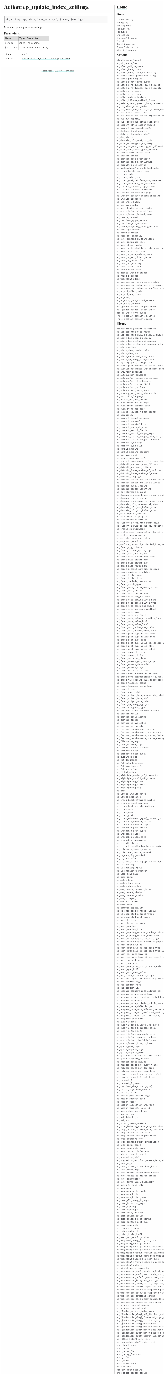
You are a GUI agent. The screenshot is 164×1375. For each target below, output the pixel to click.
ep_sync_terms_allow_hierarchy (135, 1181)
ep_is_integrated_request (132, 870)
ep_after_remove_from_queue (133, 81)
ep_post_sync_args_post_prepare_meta (139, 966)
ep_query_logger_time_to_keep (134, 1043)
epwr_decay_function (129, 1354)
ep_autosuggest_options (131, 387)
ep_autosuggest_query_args (133, 390)
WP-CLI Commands (126, 50)
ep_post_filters (126, 920)
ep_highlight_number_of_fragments (137, 775)
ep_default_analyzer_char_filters (137, 464)
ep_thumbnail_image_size (131, 1228)
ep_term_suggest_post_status (134, 1218)
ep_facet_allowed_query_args (134, 550)
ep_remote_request (127, 217)
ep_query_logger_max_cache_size (136, 1034)
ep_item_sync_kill (127, 873)
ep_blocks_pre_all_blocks (132, 399)
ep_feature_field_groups (131, 716)
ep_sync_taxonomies (128, 1178)
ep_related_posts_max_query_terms (137, 1064)
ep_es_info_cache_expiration (134, 538)
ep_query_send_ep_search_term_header (139, 1055)
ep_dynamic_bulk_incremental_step (137, 504)
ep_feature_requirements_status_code (139, 732)
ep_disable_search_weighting (134, 488)
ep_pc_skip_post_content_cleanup (136, 910)
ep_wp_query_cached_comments (134, 1305)
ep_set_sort (124, 1120)
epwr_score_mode (126, 1363)
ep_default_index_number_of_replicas (139, 470)
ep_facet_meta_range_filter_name (136, 599)
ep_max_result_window (129, 892)
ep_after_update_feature (131, 97)
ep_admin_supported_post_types (135, 356)
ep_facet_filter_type (129, 578)
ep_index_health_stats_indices (135, 806)
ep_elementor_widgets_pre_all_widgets (140, 525)
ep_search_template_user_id (133, 1108)
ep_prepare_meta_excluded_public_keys (140, 1003)
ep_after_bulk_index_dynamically (136, 72)
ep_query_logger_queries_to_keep (136, 1037)
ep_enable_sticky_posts (131, 535)
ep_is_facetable (126, 858)
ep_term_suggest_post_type (133, 1221)
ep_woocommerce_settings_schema (136, 1295)
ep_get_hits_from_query (131, 763)
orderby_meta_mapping (129, 1369)
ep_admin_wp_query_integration (135, 359)
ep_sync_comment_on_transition (135, 238)
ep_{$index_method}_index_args (135, 1311)
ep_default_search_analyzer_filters (138, 482)
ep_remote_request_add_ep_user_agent (139, 1074)
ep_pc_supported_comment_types (135, 913)
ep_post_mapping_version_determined (138, 935)
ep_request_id (125, 1080)
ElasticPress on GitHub (64, 71)
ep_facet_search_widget (131, 667)
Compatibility (125, 19)
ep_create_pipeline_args (131, 458)
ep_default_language (129, 476)
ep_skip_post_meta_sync (131, 1148)
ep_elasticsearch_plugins (132, 516)
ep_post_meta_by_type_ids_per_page (138, 938)
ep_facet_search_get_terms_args (136, 661)
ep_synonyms (124, 1188)
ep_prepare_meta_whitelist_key (135, 1006)
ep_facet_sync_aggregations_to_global (140, 676)
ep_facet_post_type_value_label (136, 649)
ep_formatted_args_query (131, 753)
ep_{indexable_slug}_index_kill (136, 1342)
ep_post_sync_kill (127, 969)
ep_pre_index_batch (128, 201)
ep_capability (125, 415)
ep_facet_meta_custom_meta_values (137, 587)
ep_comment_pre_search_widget (134, 128)
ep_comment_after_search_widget (136, 124)
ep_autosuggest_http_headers (134, 381)
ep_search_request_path (131, 1098)
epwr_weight (124, 1366)
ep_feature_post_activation (133, 158)
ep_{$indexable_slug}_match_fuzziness (140, 1329)
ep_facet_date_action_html (133, 553)
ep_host (121, 790)
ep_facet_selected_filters (133, 670)
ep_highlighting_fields (131, 784)
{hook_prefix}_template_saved (134, 319)
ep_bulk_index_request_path (133, 405)
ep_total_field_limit (129, 1234)
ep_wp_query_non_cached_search (135, 300)
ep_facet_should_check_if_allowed (137, 673)
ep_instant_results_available (134, 189)
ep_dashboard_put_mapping (132, 131)
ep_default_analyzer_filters (134, 467)
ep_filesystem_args (128, 741)
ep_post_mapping (126, 926)
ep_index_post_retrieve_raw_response (139, 180)
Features (122, 31)
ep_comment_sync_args (129, 442)
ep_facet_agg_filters (129, 547)
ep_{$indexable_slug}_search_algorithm (140, 1335)
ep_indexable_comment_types (133, 824)
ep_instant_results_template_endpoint (140, 846)
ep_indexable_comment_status (134, 821)
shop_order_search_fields (132, 1372)
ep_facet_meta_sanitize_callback (136, 609)
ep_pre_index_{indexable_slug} (135, 975)
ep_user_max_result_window (133, 1237)
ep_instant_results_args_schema (136, 186)
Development (124, 25)
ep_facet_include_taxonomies (134, 581)
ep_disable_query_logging (132, 485)
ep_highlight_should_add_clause (136, 778)
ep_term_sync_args (127, 1225)
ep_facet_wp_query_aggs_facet (134, 704)
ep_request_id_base (128, 1083)
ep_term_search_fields (130, 1215)
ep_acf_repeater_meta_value (133, 331)
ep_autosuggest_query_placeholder (137, 393)
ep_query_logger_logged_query (134, 214)
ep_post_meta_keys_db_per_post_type (138, 947)
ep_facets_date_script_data (133, 152)
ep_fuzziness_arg (127, 756)
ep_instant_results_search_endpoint (138, 195)
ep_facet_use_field (128, 692)
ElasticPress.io (48, 71)
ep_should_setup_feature (131, 1123)
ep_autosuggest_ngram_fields (134, 384)
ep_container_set (127, 455)
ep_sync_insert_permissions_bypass (138, 1172)
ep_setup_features (127, 232)
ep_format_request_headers (133, 747)
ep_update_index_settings (132, 272)
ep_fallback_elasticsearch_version (138, 710)
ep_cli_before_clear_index (133, 112)
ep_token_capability (129, 269)
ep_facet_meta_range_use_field (135, 605)
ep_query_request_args (130, 1049)
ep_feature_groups (127, 719)
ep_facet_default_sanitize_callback (138, 569)
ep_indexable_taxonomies (131, 840)
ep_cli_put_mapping (128, 118)
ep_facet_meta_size (128, 612)
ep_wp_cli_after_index (130, 291)
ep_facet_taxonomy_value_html (134, 686)
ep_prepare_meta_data (129, 1000)
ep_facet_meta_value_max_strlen (136, 627)
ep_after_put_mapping (129, 78)
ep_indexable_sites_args (131, 836)
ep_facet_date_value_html (132, 565)
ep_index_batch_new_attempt (133, 171)
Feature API (124, 28)
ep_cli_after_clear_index (132, 106)
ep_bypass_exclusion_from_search (136, 411)
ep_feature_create (127, 155)
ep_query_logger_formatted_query (136, 1027)
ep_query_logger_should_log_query (137, 1040)
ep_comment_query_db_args (132, 427)
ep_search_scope (126, 1101)
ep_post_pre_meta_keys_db (132, 954)
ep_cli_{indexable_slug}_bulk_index (138, 121)
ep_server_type (126, 1114)
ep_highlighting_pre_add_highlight (138, 168)
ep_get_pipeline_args (129, 766)
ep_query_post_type (128, 1046)
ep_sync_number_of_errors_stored (136, 1175)
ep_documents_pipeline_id (132, 498)
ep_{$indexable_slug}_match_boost (137, 1323)
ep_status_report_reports (132, 1154)
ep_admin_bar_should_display (134, 337)
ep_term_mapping (126, 1206)
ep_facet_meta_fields (129, 590)
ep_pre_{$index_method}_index (134, 208)
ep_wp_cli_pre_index (129, 294)
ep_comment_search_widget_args (135, 433)
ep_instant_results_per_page (134, 192)
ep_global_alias (126, 772)
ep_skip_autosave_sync (130, 1138)
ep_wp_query (124, 297)
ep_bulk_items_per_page (131, 408)
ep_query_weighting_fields (133, 1058)
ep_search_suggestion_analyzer (135, 1104)
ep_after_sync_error (129, 91)
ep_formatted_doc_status (131, 165)
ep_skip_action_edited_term (133, 1132)
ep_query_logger (126, 1021)
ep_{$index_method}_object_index (136, 306)
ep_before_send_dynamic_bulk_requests (140, 103)
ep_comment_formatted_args (133, 418)
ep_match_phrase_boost (130, 886)
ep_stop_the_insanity (129, 235)
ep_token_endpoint (127, 1231)
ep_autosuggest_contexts (131, 374)
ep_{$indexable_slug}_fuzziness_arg (138, 1320)
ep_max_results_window (130, 895)
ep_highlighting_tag (129, 787)
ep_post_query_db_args (130, 960)
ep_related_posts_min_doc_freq (135, 1067)
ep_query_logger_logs (129, 1031)
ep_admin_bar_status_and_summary (136, 341)
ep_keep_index (125, 877)
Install (121, 41)
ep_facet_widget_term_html (133, 698)
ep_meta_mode (124, 904)
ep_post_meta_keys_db (129, 944)
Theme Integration (127, 47)
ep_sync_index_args (128, 1169)
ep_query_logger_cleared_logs (134, 211)
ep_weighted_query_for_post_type (136, 1240)
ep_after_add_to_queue (130, 66)
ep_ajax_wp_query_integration (134, 362)
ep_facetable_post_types (131, 707)
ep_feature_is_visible (130, 726)
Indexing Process (127, 38)
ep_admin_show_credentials (133, 350)
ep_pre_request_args (129, 981)
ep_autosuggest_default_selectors (137, 378)
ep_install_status (127, 843)
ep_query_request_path (130, 1052)
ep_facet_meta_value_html (132, 621)
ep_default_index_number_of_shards (138, 473)
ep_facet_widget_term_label (133, 701)
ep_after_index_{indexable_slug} (136, 75)
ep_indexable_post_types (131, 830)
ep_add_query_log (127, 63)
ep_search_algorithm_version (134, 1089)
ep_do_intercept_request (131, 492)
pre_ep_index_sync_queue (131, 312)
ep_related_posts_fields (131, 1061)
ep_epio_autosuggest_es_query (134, 143)
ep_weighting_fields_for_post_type (138, 1258)
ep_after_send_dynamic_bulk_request (138, 84)
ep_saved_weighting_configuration (137, 226)
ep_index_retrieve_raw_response (136, 183)
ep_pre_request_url (128, 987)
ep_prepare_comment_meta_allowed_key (139, 990)
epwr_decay (123, 1348)
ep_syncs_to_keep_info (130, 1185)
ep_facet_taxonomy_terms (131, 682)
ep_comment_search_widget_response (138, 439)
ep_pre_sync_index (127, 205)
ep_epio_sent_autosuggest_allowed (137, 149)
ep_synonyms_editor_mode (131, 1191)
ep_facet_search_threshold (133, 664)
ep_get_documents (127, 759)
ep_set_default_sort (129, 1117)
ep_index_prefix (126, 815)
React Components (127, 44)
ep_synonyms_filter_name (131, 1197)
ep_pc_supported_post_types (133, 917)
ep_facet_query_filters (131, 652)
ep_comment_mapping (128, 421)
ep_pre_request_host (129, 984)
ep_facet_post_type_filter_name (136, 633)
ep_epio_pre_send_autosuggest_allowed (140, 146)
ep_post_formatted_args (131, 923)
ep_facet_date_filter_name (133, 559)
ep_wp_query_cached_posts (132, 1308)
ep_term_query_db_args (130, 1212)
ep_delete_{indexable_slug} (133, 134)
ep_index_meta (125, 809)
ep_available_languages (131, 396)
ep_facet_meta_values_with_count (136, 630)
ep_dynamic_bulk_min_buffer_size (136, 510)
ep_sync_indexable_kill (131, 242)
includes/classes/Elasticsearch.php (40, 58)
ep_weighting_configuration (133, 1243)
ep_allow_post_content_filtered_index (140, 365)
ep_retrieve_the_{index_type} (134, 1086)
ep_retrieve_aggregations (132, 220)
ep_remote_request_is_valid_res (136, 1077)
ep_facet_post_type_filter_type (136, 636)
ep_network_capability (130, 907)
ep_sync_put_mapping (129, 263)
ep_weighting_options (129, 1265)
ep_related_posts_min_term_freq (136, 1071)
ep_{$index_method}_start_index (136, 309)
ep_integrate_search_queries (134, 849)
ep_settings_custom (128, 229)
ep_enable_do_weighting (131, 528)
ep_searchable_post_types (132, 1111)
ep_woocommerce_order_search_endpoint (140, 285)
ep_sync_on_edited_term (131, 251)
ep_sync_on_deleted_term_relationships (140, 248)
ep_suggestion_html (128, 1157)
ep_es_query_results (129, 541)
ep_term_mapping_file (129, 1209)
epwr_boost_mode (126, 1345)
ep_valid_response (127, 275)
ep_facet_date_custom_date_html (136, 556)
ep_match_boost (126, 880)
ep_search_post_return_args (133, 1095)
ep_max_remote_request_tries (134, 889)
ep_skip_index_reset (129, 1144)
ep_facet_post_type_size (131, 639)
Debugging (122, 22)
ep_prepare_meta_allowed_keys (134, 994)
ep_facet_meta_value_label (133, 624)
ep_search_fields (127, 1092)
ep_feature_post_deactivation (134, 161)
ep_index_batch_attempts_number (136, 800)
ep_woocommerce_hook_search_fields (138, 282)
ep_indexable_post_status (132, 827)
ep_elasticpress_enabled (131, 513)
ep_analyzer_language (129, 371)
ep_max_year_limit (127, 901)
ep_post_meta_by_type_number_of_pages (140, 941)
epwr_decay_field (127, 1351)
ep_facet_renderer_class (131, 658)
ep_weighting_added (128, 278)
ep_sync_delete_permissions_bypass (138, 1166)
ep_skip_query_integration (133, 1151)
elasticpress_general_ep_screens (136, 328)
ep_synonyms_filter (128, 1194)
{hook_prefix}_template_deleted (136, 315)
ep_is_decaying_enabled (131, 855)
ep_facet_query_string (130, 655)
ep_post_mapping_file (129, 929)
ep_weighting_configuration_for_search (140, 1249)
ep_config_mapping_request (133, 451)
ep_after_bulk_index (129, 69)
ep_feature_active (127, 713)
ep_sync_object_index (129, 245)
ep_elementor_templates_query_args (138, 522)
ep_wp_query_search (128, 303)
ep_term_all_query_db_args (133, 1200)
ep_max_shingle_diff (129, 898)
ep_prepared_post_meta (130, 1018)
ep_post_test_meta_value (131, 972)
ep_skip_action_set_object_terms (136, 1135)
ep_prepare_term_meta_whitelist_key (138, 1015)
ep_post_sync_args (127, 963)
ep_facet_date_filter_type (133, 562)
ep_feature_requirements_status (136, 729)
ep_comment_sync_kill (129, 445)
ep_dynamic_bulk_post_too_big (134, 140)
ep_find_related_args (129, 744)
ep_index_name (125, 812)
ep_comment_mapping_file (131, 424)
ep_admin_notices (127, 347)
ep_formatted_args (127, 750)
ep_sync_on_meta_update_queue (134, 254)
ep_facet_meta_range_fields (133, 596)
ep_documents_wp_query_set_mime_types (140, 501)
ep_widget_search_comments (133, 1268)
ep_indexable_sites (128, 833)
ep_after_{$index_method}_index (136, 100)
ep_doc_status (125, 137)
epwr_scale (123, 1360)
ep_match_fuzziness (128, 883)
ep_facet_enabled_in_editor (133, 572)
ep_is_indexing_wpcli (129, 867)
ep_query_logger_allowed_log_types (138, 1024)
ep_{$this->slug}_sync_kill (133, 1339)
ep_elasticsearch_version (132, 519)
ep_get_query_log (127, 769)
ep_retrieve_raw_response (132, 223)
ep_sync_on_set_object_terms (134, 257)
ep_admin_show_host (128, 353)
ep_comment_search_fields (132, 430)
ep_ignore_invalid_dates (131, 793)
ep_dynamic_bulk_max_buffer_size (136, 507)
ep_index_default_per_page (133, 803)
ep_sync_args (124, 1163)
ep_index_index (126, 174)
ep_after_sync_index (129, 94)
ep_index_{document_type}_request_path (140, 818)
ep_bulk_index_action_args (133, 402)
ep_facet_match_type (129, 584)
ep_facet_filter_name (129, 575)
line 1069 (65, 58)
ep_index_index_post (129, 177)
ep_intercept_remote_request (134, 852)
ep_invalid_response (129, 198)
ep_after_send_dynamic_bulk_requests (139, 87)
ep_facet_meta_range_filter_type (136, 602)
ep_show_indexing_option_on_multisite (140, 1126)
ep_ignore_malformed (129, 796)
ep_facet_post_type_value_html (135, 646)
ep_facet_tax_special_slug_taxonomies (140, 679)
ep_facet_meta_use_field (131, 615)
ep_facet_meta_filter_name (133, 593)
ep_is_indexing (126, 864)
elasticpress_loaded (129, 60)
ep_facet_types (126, 689)
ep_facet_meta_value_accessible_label (140, 618)
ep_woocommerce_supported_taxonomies (139, 1302)
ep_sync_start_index (129, 266)
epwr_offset (124, 1357)
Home (122, 6)
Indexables (123, 34)
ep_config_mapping (127, 448)
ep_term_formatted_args (131, 1203)
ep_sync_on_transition (130, 260)
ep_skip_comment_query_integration (138, 1141)
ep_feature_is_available (131, 723)
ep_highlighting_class (130, 781)
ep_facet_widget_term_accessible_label (140, 695)
